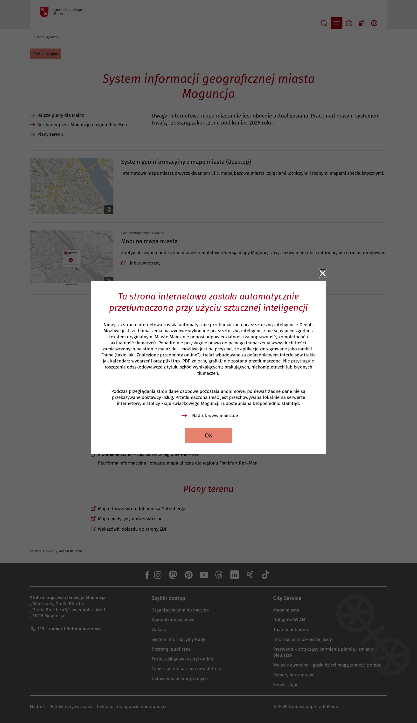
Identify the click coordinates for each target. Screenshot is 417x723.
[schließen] (323, 273)
